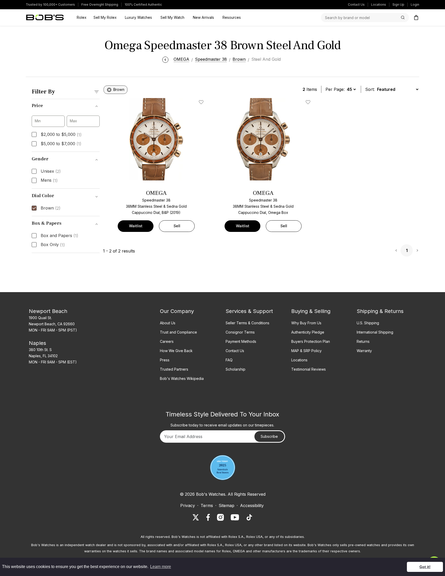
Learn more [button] (160, 566)
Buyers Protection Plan (310, 341)
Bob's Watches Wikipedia (182, 378)
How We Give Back (176, 350)
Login (415, 4)
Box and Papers (59, 236)
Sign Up (398, 4)
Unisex (51, 171)
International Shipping (375, 332)
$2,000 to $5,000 (61, 134)
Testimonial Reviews (308, 369)
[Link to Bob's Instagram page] (220, 517)
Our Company (177, 311)
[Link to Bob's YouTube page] (235, 517)
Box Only (53, 245)
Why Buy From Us (306, 323)
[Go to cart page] (416, 17)
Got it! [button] (425, 567)
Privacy (187, 505)
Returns (363, 341)
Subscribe (269, 436)
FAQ (229, 360)
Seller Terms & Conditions (247, 323)
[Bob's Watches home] (45, 17)
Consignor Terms (240, 332)
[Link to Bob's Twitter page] (196, 517)
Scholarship (235, 369)
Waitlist (135, 226)
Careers (167, 341)
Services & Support (249, 311)
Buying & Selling (310, 311)
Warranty (364, 350)
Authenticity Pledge (307, 332)
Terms (207, 505)
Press (164, 360)
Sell (177, 226)
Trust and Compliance (178, 332)
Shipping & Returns (380, 311)
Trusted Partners (174, 369)
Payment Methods (241, 341)
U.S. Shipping (368, 323)
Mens (49, 180)
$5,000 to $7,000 (61, 144)
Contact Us (356, 4)
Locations (378, 4)
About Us (167, 323)
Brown (51, 208)
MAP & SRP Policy (306, 350)
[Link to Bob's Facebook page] (208, 517)
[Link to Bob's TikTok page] (249, 517)
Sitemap (226, 505)
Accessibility (252, 505)
